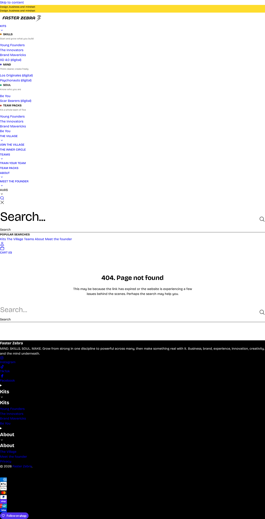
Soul (7, 85)
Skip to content (12, 2)
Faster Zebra (22, 466)
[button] (132, 198)
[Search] (262, 219)
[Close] (2, 202)
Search (5, 230)
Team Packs (12, 105)
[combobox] (132, 216)
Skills (8, 34)
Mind (7, 64)
